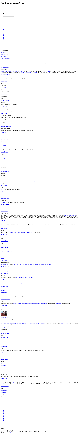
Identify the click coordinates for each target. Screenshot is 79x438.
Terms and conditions (29, 434)
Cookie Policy (17, 435)
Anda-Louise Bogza (4, 54)
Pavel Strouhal (4, 139)
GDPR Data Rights (10, 435)
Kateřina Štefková (5, 67)
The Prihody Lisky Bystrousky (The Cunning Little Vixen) (11, 71)
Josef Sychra (4, 305)
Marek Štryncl (4, 152)
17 (3, 36)
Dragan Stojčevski (5, 100)
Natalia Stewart (4, 94)
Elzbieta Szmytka (5, 333)
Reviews (19, 434)
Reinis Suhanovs (5, 171)
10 (3, 29)
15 (3, 34)
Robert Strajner (4, 113)
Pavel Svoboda (4, 273)
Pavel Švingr (4, 254)
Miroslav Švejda (4, 241)
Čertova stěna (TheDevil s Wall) (40, 181)
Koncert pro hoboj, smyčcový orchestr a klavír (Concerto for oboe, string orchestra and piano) (30, 303)
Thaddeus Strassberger (6, 126)
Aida (1, 283)
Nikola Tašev (4, 365)
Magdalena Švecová (5, 228)
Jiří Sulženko (4, 177)
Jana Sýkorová (3, 56)
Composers (15, 434)
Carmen (2, 189)
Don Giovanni (3, 136)
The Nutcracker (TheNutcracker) (27, 277)
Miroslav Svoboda (5, 266)
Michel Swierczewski (5, 299)
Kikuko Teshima (5, 386)
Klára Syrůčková (5, 327)
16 (3, 35)
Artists (11, 434)
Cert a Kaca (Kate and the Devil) (45, 283)
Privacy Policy (3, 435)
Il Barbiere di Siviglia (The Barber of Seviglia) (28, 72)
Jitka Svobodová (5, 279)
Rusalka (52, 283)
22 (3, 41)
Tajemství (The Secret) (60, 181)
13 (3, 32)
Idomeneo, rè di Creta (23, 264)
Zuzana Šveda (4, 234)
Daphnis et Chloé (58, 303)
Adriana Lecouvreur (4, 202)
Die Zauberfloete (19, 136)
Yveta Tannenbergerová (6, 352)
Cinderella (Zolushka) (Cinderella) (70, 215)
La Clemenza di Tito (4, 337)
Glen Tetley (3, 392)
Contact (23, 434)
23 (3, 42)
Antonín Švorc (4, 286)
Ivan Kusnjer (3, 52)
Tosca (5, 183)
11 (3, 30)
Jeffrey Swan (4, 292)
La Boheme (3, 290)
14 (3, 33)
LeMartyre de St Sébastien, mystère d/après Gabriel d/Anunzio (33, 323)
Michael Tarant (4, 359)
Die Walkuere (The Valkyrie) (60, 283)
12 (3, 31)
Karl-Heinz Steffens (5, 58)
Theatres (8, 434)
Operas (5, 434)
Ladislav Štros (4, 132)
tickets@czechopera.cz (12, 432)
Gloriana (16, 277)
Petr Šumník (4, 185)
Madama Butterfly (21, 271)
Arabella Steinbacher (6, 74)
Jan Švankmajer (5, 204)
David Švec (3, 220)
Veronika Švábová (5, 198)
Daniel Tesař (4, 378)
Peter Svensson (4, 247)
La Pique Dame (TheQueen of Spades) (8, 251)
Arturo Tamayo (4, 346)
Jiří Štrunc (3, 145)
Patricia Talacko (4, 339)
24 (3, 43)
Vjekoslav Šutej (4, 191)
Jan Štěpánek (4, 81)
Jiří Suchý (3, 158)
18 (3, 37)
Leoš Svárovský (4, 211)
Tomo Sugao (4, 165)
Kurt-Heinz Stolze (5, 106)
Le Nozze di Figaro (46, 71)
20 (3, 39)
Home (2, 434)
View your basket (37, 434)
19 (3, 38)
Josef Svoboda (4, 260)
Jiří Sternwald (4, 87)
